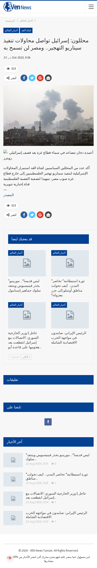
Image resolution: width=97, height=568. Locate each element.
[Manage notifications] (10, 558)
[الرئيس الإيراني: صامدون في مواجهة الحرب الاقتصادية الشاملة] (70, 315)
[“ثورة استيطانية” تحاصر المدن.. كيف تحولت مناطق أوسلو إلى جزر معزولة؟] (70, 263)
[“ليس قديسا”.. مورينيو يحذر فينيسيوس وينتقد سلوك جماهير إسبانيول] (27, 263)
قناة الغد (26, 30)
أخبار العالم (11, 30)
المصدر (8, 194)
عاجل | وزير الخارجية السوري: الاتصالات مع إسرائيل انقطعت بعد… (56, 495)
